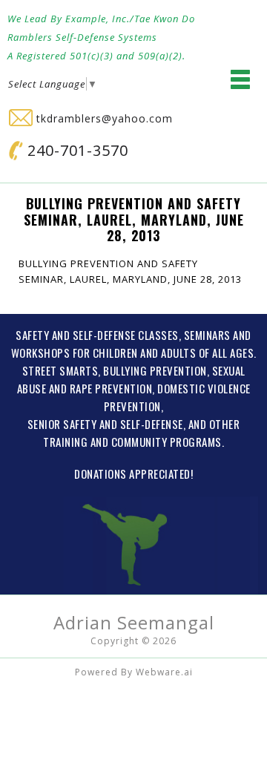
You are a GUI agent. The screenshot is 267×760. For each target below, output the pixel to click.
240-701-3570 (75, 150)
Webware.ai (164, 672)
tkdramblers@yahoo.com (103, 118)
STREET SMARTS (60, 370)
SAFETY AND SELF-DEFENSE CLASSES (97, 335)
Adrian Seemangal (133, 622)
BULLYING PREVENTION (155, 370)
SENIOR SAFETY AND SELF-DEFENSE (105, 424)
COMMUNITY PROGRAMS (166, 441)
